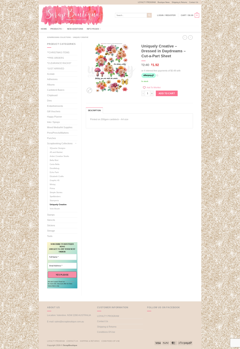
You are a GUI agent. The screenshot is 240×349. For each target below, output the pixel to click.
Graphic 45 (54, 180)
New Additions (75, 29)
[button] (166, 15)
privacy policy (70, 281)
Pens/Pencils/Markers (58, 133)
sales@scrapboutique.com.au (69, 321)
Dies (49, 100)
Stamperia (54, 200)
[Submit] (149, 15)
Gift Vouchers (53, 111)
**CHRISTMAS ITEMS (58, 52)
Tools (49, 236)
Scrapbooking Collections (59, 37)
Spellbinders (55, 196)
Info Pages (93, 29)
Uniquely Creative (80, 37)
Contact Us (193, 2)
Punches (51, 138)
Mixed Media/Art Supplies (59, 127)
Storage (51, 231)
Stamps (51, 215)
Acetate (51, 74)
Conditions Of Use (106, 332)
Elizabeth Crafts (57, 176)
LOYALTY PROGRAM (147, 2)
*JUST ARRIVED (55, 68)
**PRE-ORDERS (55, 58)
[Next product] (185, 37)
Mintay (53, 184)
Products (56, 29)
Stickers (51, 225)
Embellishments (55, 106)
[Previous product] (190, 37)
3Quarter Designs (57, 148)
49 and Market (56, 152)
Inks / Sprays (53, 122)
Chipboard (52, 95)
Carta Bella (54, 164)
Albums (51, 85)
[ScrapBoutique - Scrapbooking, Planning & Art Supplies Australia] (74, 15)
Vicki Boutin (55, 209)
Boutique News (164, 2)
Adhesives (52, 79)
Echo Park (54, 172)
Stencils (51, 220)
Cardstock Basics (55, 90)
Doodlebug (54, 168)
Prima (52, 188)
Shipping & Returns (179, 2)
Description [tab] (94, 110)
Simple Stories (56, 192)
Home (44, 29)
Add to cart (167, 93)
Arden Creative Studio (59, 156)
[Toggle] (75, 143)
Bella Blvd (54, 160)
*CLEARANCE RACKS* (59, 63)
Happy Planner (54, 117)
